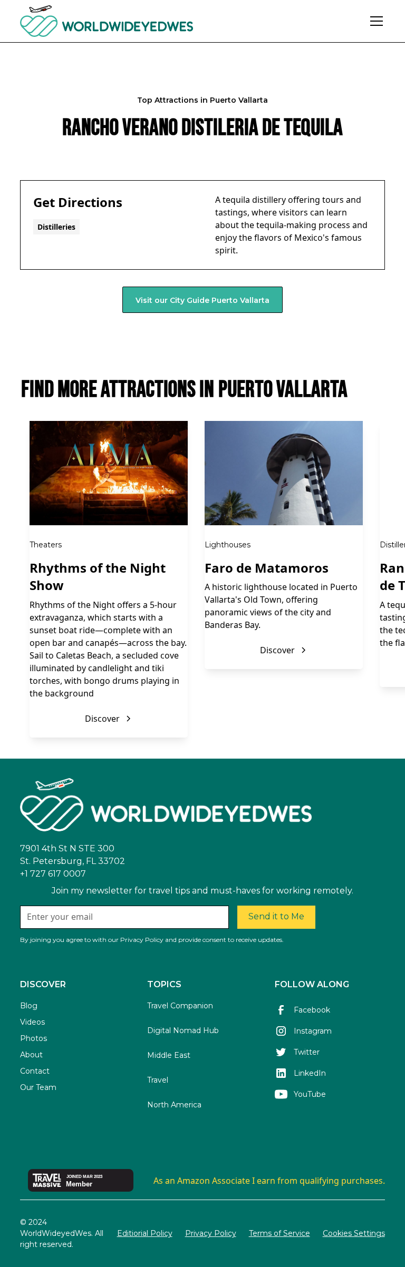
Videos (32, 1022)
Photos (33, 1038)
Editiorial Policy (144, 1233)
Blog (28, 1005)
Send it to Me (276, 916)
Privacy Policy (210, 1233)
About (31, 1054)
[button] (374, 21)
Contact (35, 1071)
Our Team (38, 1087)
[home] (135, 21)
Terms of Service (279, 1233)
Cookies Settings (354, 1233)
